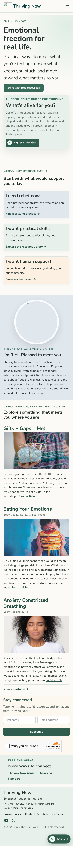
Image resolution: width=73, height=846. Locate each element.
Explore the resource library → (26, 246)
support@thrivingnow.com (18, 808)
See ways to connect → (21, 279)
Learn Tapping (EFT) (16, 612)
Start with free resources (23, 88)
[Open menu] (67, 6)
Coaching (46, 773)
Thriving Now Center (22, 773)
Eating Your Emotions (28, 509)
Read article (27, 496)
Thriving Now (27, 6)
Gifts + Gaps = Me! (24, 428)
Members (14, 778)
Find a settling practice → (23, 214)
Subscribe (36, 732)
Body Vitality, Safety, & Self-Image (24, 515)
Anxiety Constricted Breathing (26, 603)
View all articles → (16, 689)
